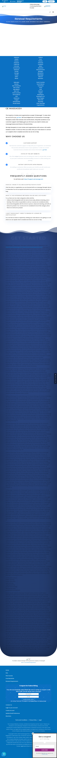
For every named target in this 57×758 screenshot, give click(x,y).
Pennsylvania (16, 101)
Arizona (16, 61)
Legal (40, 720)
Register (51, 1)
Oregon (16, 100)
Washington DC (40, 96)
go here (45, 150)
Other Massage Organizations (40, 104)
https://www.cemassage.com (14, 247)
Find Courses (9, 675)
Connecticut (16, 68)
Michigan (40, 71)
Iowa (40, 59)
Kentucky (40, 62)
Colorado (16, 66)
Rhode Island (16, 103)
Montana (40, 78)
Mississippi (40, 75)
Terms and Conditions (21, 720)
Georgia (16, 73)
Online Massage (34, 4)
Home (22, 662)
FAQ (7, 673)
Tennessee (40, 86)
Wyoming (40, 101)
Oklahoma (16, 98)
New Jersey (16, 87)
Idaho (16, 76)
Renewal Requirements (12, 681)
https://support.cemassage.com (33, 179)
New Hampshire (16, 86)
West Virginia (40, 98)
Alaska (16, 59)
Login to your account (12, 707)
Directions (8, 716)
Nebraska (16, 82)
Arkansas (16, 62)
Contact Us (9, 705)
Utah (40, 89)
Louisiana (40, 64)
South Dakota (40, 84)
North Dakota (16, 94)
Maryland (40, 68)
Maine (40, 66)
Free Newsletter (10, 678)
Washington (40, 94)
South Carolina (41, 82)
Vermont (40, 91)
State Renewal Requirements (30, 662)
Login (45, 1)
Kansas (41, 61)
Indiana (41, 57)
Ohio (16, 96)
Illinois (16, 78)
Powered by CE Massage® (20, 1)
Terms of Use (6, 1)
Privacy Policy (33, 701)
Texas (40, 87)
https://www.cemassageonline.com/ (32, 247)
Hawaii (16, 75)
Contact (14, 1)
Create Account (10, 710)
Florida (16, 71)
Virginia (41, 93)
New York (16, 91)
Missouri (40, 76)
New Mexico (16, 89)
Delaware (16, 69)
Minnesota (40, 73)
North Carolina (16, 93)
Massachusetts (40, 69)
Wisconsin (40, 100)
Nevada (16, 84)
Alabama (16, 57)
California (16, 64)
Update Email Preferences (13, 713)
